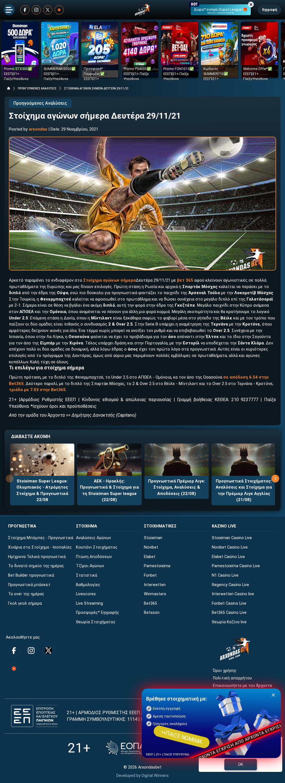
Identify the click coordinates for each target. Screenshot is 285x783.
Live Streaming (89, 603)
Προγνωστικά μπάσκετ (29, 584)
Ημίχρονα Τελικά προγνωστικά (37, 556)
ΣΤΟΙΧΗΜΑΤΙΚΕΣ (160, 526)
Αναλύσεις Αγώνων (93, 538)
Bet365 (150, 603)
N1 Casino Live (225, 575)
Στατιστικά (86, 575)
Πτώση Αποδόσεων (94, 556)
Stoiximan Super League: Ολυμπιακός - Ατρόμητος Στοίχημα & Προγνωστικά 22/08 (42, 490)
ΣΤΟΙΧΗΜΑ (86, 526)
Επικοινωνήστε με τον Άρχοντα (242, 685)
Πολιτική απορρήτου (232, 678)
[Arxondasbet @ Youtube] (59, 9)
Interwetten (155, 584)
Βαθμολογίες (88, 584)
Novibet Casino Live (230, 547)
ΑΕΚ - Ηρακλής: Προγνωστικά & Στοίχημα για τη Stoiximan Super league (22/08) (109, 490)
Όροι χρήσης (225, 670)
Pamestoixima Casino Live (236, 566)
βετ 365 (185, 280)
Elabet (149, 556)
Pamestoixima (157, 566)
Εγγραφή (269, 9)
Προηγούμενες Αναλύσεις (40, 103)
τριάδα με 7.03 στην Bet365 (37, 389)
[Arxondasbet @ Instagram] (36, 9)
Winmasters (155, 594)
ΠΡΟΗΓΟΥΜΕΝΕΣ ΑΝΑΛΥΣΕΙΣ (37, 88)
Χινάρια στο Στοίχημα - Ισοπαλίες (40, 547)
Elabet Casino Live (228, 556)
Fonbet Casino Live (229, 603)
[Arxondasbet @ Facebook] (25, 9)
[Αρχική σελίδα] (8, 88)
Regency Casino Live (230, 584)
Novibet (151, 547)
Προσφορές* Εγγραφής (97, 612)
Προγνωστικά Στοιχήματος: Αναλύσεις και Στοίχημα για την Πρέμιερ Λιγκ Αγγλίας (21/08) (244, 490)
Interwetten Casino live (233, 594)
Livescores (86, 594)
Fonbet (150, 575)
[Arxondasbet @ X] (47, 9)
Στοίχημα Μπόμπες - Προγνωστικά (40, 538)
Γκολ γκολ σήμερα (25, 603)
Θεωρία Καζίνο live (229, 622)
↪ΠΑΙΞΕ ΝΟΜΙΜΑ (182, 737)
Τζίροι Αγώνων (90, 566)
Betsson (151, 612)
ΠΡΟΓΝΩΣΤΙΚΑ (22, 526)
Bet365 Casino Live (229, 612)
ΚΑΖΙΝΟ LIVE (224, 526)
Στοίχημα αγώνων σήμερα (109, 280)
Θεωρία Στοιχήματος (96, 622)
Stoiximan (153, 538)
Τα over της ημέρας (26, 594)
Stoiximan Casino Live (232, 538)
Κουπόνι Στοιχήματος (96, 547)
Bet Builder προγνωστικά (31, 575)
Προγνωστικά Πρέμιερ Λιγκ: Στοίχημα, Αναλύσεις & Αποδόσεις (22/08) (176, 487)
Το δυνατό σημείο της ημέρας (36, 566)
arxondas (38, 129)
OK (240, 764)
